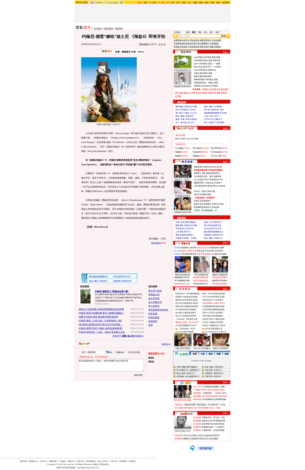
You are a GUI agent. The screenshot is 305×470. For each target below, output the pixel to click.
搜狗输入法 (33, 461)
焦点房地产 (114, 2)
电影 (185, 93)
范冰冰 (198, 93)
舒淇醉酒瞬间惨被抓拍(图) (213, 306)
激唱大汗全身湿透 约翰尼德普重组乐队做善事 (101, 309)
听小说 (177, 251)
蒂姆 (196, 139)
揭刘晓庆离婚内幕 (200, 277)
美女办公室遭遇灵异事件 (185, 316)
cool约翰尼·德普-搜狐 (211, 57)
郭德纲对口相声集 (188, 248)
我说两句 (226, 3)
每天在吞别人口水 (182, 431)
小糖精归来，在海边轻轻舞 (213, 430)
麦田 (204, 173)
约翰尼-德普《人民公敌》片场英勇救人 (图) (100, 320)
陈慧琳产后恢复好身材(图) (186, 297)
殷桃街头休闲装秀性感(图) (186, 300)
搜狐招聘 (53, 461)
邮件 (207, 3)
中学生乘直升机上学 (182, 70)
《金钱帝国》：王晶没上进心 (214, 393)
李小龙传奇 (153, 306)
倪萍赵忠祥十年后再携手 (212, 300)
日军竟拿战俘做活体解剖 (185, 309)
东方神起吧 (216, 152)
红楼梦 (221, 248)
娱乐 (154, 3)
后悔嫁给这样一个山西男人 (213, 427)
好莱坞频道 (108, 28)
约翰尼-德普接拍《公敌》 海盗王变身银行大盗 (102, 332)
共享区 (177, 254)
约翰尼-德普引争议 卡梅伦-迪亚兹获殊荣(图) (101, 328)
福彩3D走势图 (220, 254)
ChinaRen (98, 2)
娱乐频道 (98, 28)
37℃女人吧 (216, 156)
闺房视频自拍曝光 (182, 196)
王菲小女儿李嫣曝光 (201, 348)
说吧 (217, 32)
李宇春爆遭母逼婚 (182, 280)
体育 (145, 3)
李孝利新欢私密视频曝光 (212, 316)
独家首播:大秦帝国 (202, 167)
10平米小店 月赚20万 (213, 119)
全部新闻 (123, 461)
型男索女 (197, 430)
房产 (178, 3)
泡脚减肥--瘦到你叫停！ (214, 235)
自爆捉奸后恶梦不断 (182, 212)
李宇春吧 (197, 148)
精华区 (151, 358)
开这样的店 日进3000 (185, 228)
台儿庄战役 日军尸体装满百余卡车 (208, 179)
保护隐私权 (91, 461)
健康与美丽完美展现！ (185, 235)
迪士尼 (190, 139)
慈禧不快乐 (204, 46)
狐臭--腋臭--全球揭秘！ (214, 106)
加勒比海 (198, 73)
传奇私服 (152, 313)
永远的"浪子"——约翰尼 (211, 67)
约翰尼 (183, 139)
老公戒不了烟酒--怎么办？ (187, 113)
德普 (150, 325)
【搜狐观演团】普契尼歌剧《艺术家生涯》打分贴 (204, 405)
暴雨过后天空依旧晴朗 (208, 439)
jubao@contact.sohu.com (88, 468)
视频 (195, 3)
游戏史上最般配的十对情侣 (213, 325)
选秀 (193, 93)
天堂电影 (198, 60)
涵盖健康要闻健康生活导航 (215, 113)
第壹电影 (197, 393)
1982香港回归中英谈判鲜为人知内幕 (209, 186)
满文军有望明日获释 (202, 194)
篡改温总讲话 (191, 43)
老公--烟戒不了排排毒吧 (214, 122)
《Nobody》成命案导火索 (186, 319)
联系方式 (81, 461)
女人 (190, 3)
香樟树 (197, 79)
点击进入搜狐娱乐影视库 (212, 322)
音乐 (205, 32)
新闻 (188, 32)
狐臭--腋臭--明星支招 (184, 116)
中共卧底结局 (193, 46)
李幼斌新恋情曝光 (219, 277)
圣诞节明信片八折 (182, 284)
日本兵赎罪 (216, 40)
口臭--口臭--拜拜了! (212, 116)
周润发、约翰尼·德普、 (210, 83)
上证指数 (179, 148)
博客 (212, 3)
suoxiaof (197, 70)
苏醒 (210, 93)
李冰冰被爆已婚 (201, 275)
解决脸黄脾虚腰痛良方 (213, 232)
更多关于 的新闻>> (128, 336)
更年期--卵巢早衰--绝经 (214, 110)
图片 (211, 32)
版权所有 (105, 464)
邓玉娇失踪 (194, 40)
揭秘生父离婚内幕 (219, 275)
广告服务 (62, 461)
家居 (184, 3)
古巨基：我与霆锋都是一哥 (205, 210)
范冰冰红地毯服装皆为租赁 (186, 303)
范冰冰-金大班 (216, 167)
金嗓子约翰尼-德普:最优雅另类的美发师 (98, 317)
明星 (179, 96)
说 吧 (190, 128)
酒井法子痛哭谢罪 (220, 348)
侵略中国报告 (215, 46)
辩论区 (151, 361)
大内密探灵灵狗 (200, 176)
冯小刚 (211, 89)
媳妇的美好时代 (213, 173)
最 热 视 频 (187, 161)
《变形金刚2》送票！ (187, 328)
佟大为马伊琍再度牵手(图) (213, 297)
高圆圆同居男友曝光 (182, 86)
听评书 (177, 248)
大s (189, 93)
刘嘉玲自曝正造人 (200, 284)
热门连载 (178, 408)
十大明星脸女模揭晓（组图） (214, 387)
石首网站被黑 (179, 43)
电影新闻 (119, 28)
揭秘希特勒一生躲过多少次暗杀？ (208, 183)
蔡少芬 (217, 89)
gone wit (197, 64)
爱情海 (197, 83)
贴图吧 (178, 156)
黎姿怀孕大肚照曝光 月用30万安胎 (208, 204)
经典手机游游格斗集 (205, 254)
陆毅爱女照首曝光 (219, 280)
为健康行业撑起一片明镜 (186, 238)
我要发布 (166, 344)
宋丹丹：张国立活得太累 (204, 191)
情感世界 (197, 427)
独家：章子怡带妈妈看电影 (213, 293)
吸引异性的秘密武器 (212, 225)
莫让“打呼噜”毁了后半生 (186, 110)
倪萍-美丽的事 (215, 176)
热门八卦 (197, 387)
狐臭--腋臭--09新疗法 (213, 238)
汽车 (172, 3)
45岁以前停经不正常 (212, 228)
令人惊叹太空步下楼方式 (215, 332)
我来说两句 (144, 44)
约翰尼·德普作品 (209, 70)
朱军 (177, 93)
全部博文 (132, 461)
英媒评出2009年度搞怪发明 (213, 421)
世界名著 (200, 251)
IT (168, 3)
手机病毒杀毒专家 (188, 254)
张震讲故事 (213, 248)
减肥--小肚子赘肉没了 (213, 222)
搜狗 (122, 2)
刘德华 (205, 89)
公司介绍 (114, 461)
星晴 (196, 86)
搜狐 (92, 2)
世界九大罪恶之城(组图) (212, 313)
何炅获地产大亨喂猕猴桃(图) (187, 293)
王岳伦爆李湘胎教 (185, 332)
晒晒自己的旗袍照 (191, 439)
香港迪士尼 (153, 294)
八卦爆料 (197, 390)
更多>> (226, 52)
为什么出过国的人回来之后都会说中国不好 (201, 435)
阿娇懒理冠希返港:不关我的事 (206, 207)
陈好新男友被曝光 (219, 284)
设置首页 (23, 461)
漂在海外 (178, 435)
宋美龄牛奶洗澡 (180, 46)
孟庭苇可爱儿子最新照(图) (213, 319)
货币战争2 (219, 251)
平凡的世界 (209, 251)
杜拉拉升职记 (202, 248)
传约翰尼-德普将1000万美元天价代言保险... (100, 324)
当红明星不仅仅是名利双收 (213, 424)
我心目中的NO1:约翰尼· (208, 86)
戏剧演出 (178, 405)
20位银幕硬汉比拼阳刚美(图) (214, 399)
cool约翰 (197, 57)
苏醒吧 (178, 152)
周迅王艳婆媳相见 (200, 280)
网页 (194, 32)
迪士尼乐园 (153, 298)
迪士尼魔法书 (155, 302)
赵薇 (181, 93)
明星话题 (197, 399)
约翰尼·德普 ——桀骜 (211, 64)
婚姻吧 (196, 156)
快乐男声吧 (216, 148)
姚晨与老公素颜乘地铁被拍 (186, 306)
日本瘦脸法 (214, 43)
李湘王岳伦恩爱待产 (202, 201)
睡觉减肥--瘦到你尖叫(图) (186, 106)
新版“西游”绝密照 (183, 348)
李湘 (223, 93)
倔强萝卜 (198, 173)
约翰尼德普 (153, 317)
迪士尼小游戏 (155, 290)
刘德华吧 (197, 152)
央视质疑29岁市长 (181, 40)
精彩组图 (197, 396)
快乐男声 (224, 89)
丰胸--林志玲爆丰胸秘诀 (186, 222)
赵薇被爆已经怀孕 (182, 277)
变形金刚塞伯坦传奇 (158, 310)
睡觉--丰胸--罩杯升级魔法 (186, 119)
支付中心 (44, 461)
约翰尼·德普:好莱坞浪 (211, 60)
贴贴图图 (197, 421)
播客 (201, 3)
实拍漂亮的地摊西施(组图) (213, 309)
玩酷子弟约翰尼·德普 (209, 79)
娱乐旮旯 (197, 424)
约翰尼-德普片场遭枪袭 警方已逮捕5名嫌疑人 (101, 313)
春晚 (218, 93)
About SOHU (102, 461)
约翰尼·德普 (207, 73)
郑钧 (214, 93)
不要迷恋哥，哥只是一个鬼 (213, 417)
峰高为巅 (198, 76)
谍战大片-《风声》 (183, 180)
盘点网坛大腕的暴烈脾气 (185, 313)
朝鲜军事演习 (205, 40)
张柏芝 (204, 93)
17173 (106, 2)
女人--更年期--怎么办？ (185, 122)
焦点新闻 (197, 417)
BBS (218, 3)
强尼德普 (152, 321)
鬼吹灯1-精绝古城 (188, 251)
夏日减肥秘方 (203, 43)
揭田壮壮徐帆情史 (182, 275)
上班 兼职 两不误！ (184, 232)
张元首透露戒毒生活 (213, 328)
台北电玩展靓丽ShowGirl (186, 325)
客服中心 (71, 461)
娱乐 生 (197, 67)
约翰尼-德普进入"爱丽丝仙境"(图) (112, 291)
